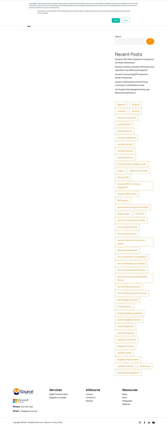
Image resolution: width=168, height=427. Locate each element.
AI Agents (136, 104)
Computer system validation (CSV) (131, 164)
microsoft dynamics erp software (131, 263)
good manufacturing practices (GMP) (132, 207)
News (124, 397)
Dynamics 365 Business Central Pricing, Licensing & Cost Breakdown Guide (131, 83)
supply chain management (128, 372)
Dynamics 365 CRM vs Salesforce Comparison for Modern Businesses (134, 61)
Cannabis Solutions (125, 157)
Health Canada (123, 214)
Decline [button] (125, 20)
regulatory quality (124, 353)
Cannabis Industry (124, 131)
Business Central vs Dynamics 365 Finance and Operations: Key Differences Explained (134, 68)
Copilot (120, 170)
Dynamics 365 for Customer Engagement (129, 186)
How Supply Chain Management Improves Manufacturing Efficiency (132, 91)
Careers (89, 394)
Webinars (126, 404)
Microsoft (139, 214)
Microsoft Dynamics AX (127, 233)
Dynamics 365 (123, 177)
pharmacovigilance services (129, 320)
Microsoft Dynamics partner (129, 286)
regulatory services (125, 366)
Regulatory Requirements (128, 359)
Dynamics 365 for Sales (127, 194)
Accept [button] (116, 20)
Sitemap (89, 401)
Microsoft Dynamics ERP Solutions (131, 270)
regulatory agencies (125, 333)
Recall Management (125, 326)
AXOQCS (135, 111)
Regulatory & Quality (57, 397)
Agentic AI (121, 104)
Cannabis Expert (124, 124)
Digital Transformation (138, 170)
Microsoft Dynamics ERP (127, 250)
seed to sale (145, 366)
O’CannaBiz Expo (124, 306)
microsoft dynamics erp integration (132, 257)
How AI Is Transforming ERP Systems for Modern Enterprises (131, 76)
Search (118, 36)
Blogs (124, 394)
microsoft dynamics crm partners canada (131, 242)
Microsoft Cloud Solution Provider (131, 220)
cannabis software (125, 151)
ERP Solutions (123, 200)
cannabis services (125, 144)
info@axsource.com (28, 411)
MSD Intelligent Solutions (127, 300)
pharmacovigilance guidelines (129, 313)
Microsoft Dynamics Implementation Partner (132, 278)
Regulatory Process (125, 346)
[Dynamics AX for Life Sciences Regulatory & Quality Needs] (61, 152)
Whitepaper (127, 401)
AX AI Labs (121, 111)
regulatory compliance (126, 339)
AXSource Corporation (126, 117)
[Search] (150, 41)
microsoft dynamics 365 (127, 227)
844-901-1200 (27, 407)
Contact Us (90, 397)
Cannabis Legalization (126, 137)
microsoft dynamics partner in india (131, 293)
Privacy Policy (57, 422)
